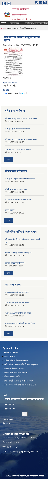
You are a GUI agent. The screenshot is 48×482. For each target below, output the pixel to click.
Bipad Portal (9, 356)
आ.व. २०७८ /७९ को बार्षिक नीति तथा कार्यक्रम (20, 179)
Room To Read (11, 352)
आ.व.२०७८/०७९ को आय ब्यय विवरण (17, 303)
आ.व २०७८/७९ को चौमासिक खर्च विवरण (18, 313)
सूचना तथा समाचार (10, 82)
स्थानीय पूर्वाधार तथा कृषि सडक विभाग (18, 381)
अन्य (8, 160)
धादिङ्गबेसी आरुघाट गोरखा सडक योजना (18, 200)
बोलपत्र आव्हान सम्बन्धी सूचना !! (15, 263)
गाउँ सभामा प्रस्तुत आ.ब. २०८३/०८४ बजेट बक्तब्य (21, 118)
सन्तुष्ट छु (10, 404)
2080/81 (7, 90)
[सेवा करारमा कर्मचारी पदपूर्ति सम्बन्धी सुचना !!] (13, 61)
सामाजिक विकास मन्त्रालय (14, 368)
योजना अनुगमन (9, 210)
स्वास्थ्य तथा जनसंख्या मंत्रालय (16, 372)
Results (6, 423)
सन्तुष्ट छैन (11, 408)
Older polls (8, 420)
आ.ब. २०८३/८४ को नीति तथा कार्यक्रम (17, 129)
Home (3, 28)
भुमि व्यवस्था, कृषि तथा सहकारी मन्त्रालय (20, 385)
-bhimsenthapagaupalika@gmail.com (22, 451)
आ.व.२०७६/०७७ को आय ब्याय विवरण (17, 292)
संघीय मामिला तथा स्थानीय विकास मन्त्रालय (21, 364)
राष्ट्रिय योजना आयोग (12, 376)
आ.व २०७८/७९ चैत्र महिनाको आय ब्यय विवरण (20, 323)
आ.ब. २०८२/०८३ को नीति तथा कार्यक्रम (18, 150)
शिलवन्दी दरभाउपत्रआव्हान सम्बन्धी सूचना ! (18, 253)
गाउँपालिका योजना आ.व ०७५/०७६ (16, 189)
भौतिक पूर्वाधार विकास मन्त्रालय (16, 360)
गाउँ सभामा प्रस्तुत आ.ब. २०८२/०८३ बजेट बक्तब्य (21, 139)
